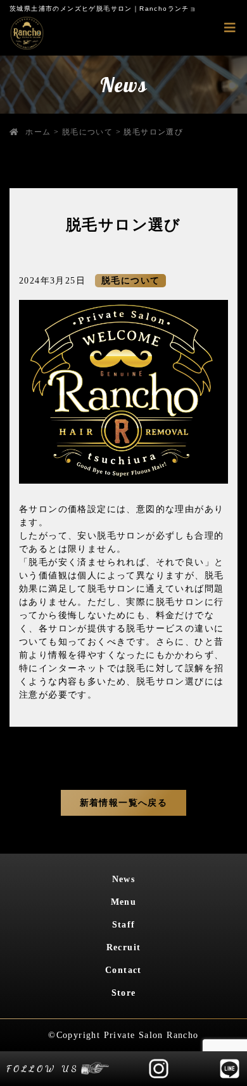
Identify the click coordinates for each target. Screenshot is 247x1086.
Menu (124, 902)
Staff (124, 924)
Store (123, 993)
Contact (123, 970)
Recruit (123, 947)
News (124, 879)
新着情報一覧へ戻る (124, 803)
